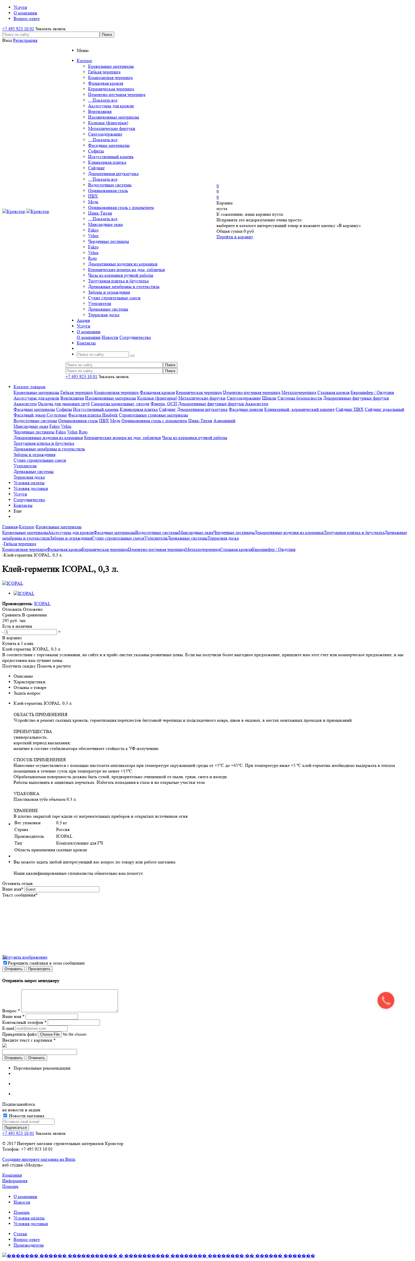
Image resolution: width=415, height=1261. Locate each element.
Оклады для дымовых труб (64, 403)
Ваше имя (12, 889)
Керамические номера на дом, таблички (126, 269)
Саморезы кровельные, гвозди (120, 403)
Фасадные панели (246, 409)
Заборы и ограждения (109, 292)
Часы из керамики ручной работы (120, 275)
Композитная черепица (110, 77)
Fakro (93, 230)
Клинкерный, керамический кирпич (299, 409)
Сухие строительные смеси (114, 297)
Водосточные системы (110, 184)
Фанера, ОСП (163, 403)
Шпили (269, 398)
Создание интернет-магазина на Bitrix (38, 1159)
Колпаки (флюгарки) (108, 122)
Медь (93, 201)
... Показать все (102, 100)
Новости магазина (26, 1115)
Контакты (23, 505)
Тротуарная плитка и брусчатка (118, 280)
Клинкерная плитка (107, 162)
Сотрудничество (135, 337)
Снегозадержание (105, 134)
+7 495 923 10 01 (18, 28)
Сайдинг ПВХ (350, 409)
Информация (14, 1180)
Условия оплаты (29, 482)
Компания (12, 1175)
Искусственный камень (111, 156)
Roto (92, 258)
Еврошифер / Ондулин (372, 392)
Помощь (10, 1186)
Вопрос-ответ (27, 1239)
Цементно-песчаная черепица (116, 94)
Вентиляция (100, 111)
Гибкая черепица (104, 72)
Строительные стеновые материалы (153, 415)
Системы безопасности (300, 398)
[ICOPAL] (12, 583)
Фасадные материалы (109, 145)
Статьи (20, 1233)
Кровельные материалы (111, 66)
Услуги (20, 494)
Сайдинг (96, 168)
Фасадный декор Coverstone (40, 415)
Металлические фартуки (111, 128)
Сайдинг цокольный (384, 409)
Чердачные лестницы (108, 241)
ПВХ (93, 196)
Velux (93, 235)
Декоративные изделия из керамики (123, 264)
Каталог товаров (29, 386)
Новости (110, 337)
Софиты (96, 151)
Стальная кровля (333, 392)
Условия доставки (31, 488)
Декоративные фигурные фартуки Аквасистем (223, 403)
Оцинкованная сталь (108, 190)
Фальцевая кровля (105, 83)
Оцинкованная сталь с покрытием (121, 207)
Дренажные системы (108, 309)
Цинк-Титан (100, 213)
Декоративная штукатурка (113, 173)
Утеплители (99, 303)
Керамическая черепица (111, 88)
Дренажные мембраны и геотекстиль (124, 286)
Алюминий (224, 420)
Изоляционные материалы (113, 117)
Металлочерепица (298, 392)
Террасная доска (103, 314)
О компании (89, 337)
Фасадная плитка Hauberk (93, 415)
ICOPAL (42, 603)
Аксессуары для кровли (111, 105)
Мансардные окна (105, 224)
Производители (29, 1245)
